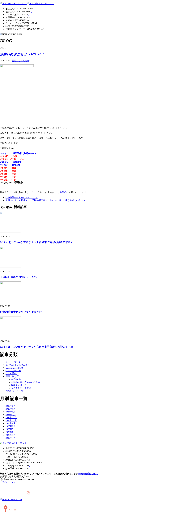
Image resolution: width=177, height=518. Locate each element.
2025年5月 (10, 435)
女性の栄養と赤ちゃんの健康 (25, 382)
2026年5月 (10, 412)
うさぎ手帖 (11, 373)
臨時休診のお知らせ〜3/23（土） (22, 197)
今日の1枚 (16, 379)
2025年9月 (10, 423)
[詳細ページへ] (10, 232)
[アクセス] (9, 514)
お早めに (64, 192)
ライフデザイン (13, 362)
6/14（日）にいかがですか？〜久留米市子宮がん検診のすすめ (36, 346)
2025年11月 (11, 420)
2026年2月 (10, 414)
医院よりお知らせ (20, 60)
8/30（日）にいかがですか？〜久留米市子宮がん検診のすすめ (36, 242)
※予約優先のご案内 (88, 473)
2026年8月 (10, 406)
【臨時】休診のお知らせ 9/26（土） (22, 277)
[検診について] (31, 11)
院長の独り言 (12, 376)
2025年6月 (10, 432)
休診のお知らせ (13, 370)
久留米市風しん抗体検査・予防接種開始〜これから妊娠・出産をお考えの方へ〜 (45, 200)
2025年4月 (10, 438)
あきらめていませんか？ (18, 365)
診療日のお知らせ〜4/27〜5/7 (22, 54)
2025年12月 (11, 417)
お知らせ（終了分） (15, 391)
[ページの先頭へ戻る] (11, 499)
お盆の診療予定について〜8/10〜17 (21, 311)
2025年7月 (10, 429)
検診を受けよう (19, 385)
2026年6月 (10, 409)
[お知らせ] (29, 20)
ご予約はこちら (7, 482)
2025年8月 (10, 426)
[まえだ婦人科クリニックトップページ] (13, 3)
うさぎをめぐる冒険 (21, 388)
